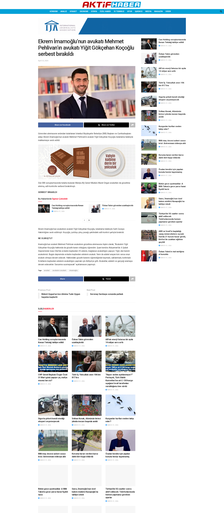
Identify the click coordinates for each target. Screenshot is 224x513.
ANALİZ (63, 11)
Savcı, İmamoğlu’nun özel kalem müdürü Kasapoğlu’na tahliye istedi (85, 492)
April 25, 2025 (43, 61)
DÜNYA (94, 11)
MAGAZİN (158, 11)
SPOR (129, 11)
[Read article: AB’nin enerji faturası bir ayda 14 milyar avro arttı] (120, 326)
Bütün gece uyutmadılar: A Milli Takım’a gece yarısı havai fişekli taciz (53, 492)
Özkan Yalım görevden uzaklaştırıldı (117, 205)
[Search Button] (221, 11)
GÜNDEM (54, 11)
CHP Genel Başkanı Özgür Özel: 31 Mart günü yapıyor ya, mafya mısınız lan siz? (53, 377)
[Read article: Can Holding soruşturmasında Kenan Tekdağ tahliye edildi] (44, 208)
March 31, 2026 (58, 211)
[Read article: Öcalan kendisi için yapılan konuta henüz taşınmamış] (120, 440)
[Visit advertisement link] (112, 28)
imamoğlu (73, 270)
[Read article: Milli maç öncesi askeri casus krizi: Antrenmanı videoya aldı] (53, 440)
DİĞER (168, 11)
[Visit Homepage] (112, 5)
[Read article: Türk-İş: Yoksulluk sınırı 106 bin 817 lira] (87, 361)
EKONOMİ (84, 11)
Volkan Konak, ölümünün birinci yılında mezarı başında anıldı (172, 114)
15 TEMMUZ (119, 11)
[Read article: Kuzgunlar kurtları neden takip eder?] (120, 405)
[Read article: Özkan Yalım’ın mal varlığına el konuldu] (149, 255)
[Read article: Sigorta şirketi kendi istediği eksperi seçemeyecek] (53, 405)
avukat (47, 270)
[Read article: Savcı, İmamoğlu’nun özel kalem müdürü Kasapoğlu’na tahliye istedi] (87, 475)
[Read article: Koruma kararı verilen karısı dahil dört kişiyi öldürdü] (87, 440)
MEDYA (148, 11)
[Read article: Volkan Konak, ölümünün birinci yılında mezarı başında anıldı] (87, 405)
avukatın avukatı (59, 270)
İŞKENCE (138, 11)
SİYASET (73, 11)
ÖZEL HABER (105, 11)
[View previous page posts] (84, 220)
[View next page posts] (89, 220)
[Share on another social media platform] (132, 124)
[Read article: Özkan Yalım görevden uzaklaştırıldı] (94, 208)
